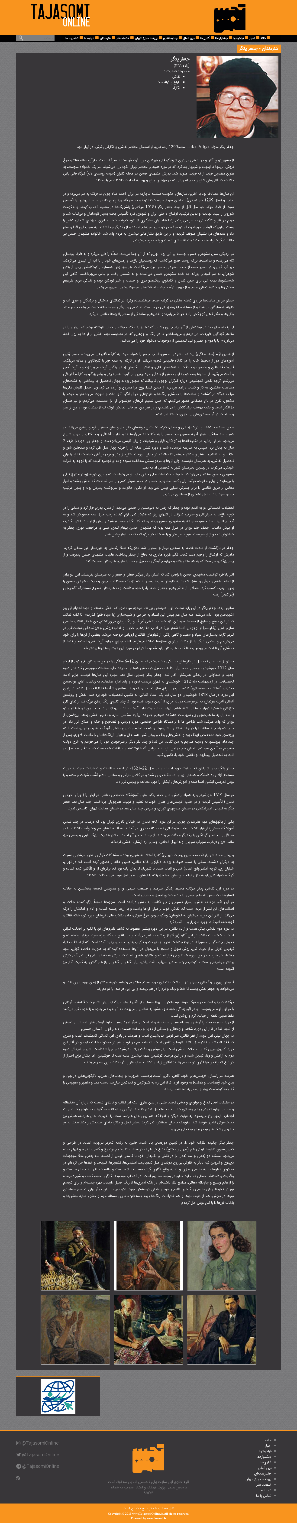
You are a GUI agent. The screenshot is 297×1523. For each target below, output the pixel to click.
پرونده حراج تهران (146, 38)
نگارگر (176, 88)
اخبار (252, 38)
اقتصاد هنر (122, 38)
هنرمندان (105, 38)
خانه (263, 38)
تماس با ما (71, 38)
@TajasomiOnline (40, 1443)
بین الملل (188, 38)
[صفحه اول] (229, 17)
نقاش (176, 77)
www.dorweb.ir (156, 1518)
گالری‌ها (205, 38)
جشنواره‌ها (221, 38)
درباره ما (89, 38)
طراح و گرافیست (168, 82)
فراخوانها (238, 38)
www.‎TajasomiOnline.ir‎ (147, 1513)
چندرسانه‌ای (170, 38)
